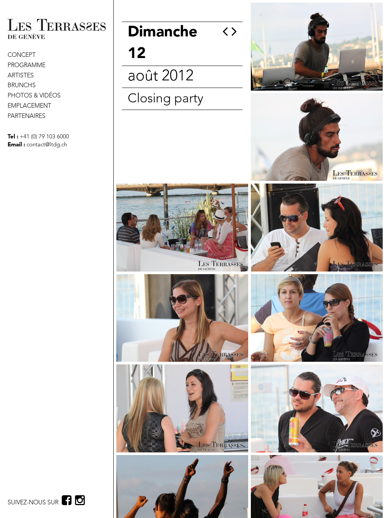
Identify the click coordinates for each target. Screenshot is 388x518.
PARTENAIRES (26, 116)
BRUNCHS (22, 86)
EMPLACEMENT (29, 106)
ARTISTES (21, 76)
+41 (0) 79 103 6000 (43, 137)
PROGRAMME (26, 66)
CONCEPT (22, 55)
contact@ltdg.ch (47, 145)
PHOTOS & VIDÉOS (34, 96)
